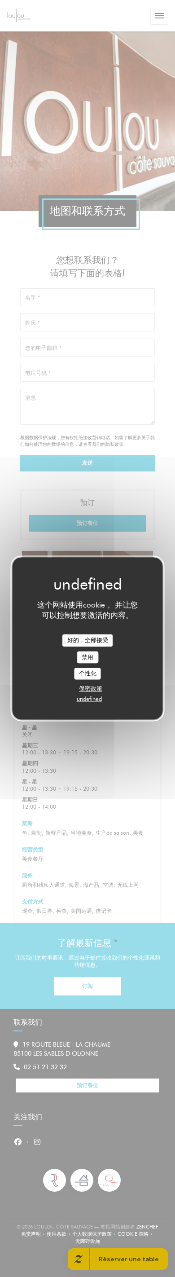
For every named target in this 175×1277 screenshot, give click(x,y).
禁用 (87, 657)
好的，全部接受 (87, 639)
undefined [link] (89, 698)
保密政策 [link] (90, 688)
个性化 (87, 673)
